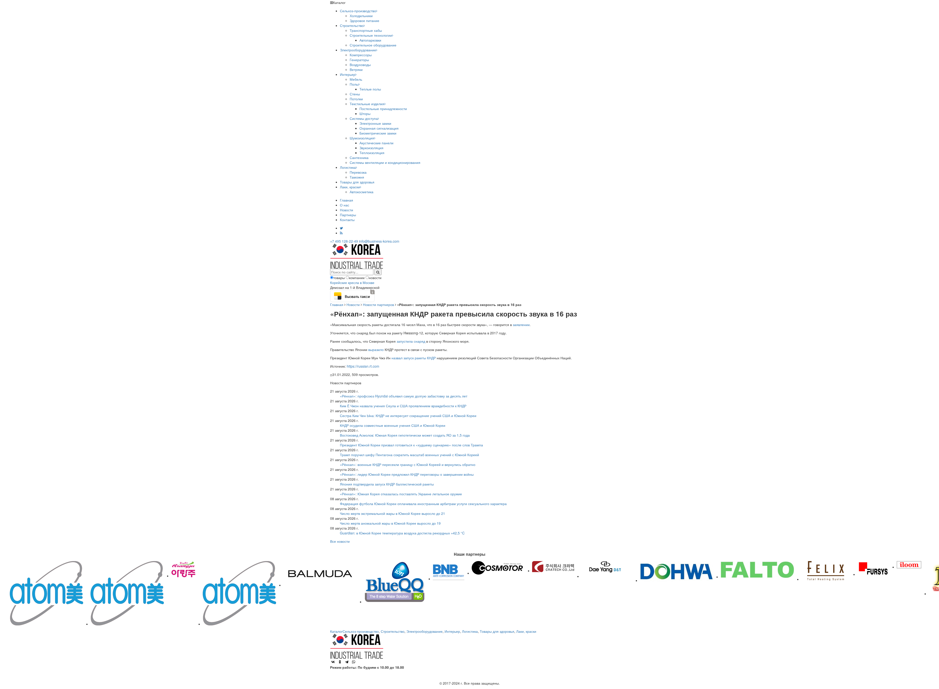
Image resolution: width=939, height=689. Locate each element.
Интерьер (347, 74)
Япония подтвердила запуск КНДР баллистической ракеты (387, 484)
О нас (344, 205)
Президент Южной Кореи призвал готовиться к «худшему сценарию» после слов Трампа (411, 444)
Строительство (352, 25)
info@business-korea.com (379, 241)
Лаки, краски (350, 186)
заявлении (521, 324)
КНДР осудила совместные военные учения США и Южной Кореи (392, 425)
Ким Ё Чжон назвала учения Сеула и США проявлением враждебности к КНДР (403, 405)
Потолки (356, 98)
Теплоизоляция (371, 152)
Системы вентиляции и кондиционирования (385, 162)
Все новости (340, 541)
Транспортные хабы (366, 30)
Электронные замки (375, 123)
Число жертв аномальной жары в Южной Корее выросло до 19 (390, 523)
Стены (355, 93)
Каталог (336, 631)
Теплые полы (370, 89)
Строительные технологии (371, 35)
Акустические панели (376, 142)
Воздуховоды (360, 64)
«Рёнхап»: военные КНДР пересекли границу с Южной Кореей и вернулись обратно (407, 464)
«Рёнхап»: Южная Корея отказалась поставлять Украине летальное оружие (401, 493)
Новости (346, 209)
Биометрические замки (377, 133)
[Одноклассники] (340, 662)
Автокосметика (361, 191)
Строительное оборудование (373, 45)
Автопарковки (370, 40)
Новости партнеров (378, 304)
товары (339, 277)
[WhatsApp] (354, 662)
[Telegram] (347, 662)
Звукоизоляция (371, 147)
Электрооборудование (358, 49)
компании (357, 277)
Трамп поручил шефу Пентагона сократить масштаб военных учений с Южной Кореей (409, 454)
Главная (346, 200)
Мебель (356, 79)
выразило (376, 349)
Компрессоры (361, 54)
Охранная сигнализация (379, 128)
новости (375, 277)
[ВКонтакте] (333, 662)
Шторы (364, 113)
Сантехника (359, 157)
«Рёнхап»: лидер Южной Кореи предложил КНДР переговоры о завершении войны (407, 474)
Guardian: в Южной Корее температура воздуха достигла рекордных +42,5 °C (402, 533)
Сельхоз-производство (358, 10)
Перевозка (358, 172)
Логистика (348, 167)
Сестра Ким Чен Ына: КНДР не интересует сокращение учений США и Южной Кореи (408, 415)
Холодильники (361, 15)
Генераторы (359, 59)
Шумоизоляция (362, 138)
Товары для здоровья (357, 182)
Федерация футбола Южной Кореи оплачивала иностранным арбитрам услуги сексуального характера (423, 503)
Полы (354, 84)
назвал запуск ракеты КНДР (413, 357)
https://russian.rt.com (363, 366)
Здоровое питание (364, 20)
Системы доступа (364, 118)
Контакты (347, 219)
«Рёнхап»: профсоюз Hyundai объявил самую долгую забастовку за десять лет (403, 396)
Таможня (357, 177)
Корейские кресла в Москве (352, 282)
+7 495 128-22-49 (344, 241)
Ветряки (356, 69)
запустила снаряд (411, 341)
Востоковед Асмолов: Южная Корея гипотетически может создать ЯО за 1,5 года (405, 435)
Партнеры (348, 214)
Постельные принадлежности (383, 108)
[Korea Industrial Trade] (356, 255)
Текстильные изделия (367, 103)
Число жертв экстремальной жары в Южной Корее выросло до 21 (392, 513)
